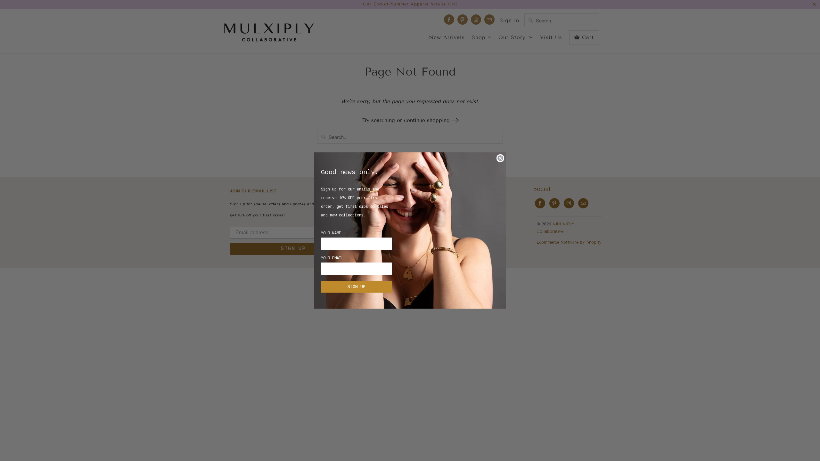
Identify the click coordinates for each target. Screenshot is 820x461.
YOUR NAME (331, 233)
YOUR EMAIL (332, 258)
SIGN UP (356, 286)
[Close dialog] (500, 158)
